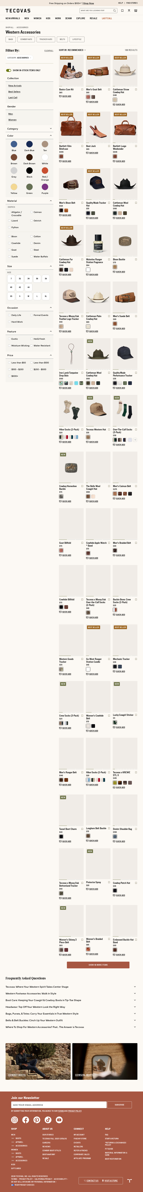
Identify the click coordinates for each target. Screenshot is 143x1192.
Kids (13, 1164)
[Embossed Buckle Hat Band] (125, 920)
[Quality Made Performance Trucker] (125, 353)
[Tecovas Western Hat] (98, 410)
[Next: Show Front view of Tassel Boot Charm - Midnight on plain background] (81, 810)
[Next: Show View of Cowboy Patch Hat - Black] (135, 864)
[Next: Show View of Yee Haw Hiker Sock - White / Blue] (108, 753)
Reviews (46, 1146)
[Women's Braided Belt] (98, 920)
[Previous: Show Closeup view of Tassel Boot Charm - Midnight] (61, 810)
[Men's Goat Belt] (98, 70)
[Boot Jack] (98, 127)
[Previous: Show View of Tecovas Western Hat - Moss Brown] (88, 410)
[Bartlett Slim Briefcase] (71, 127)
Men (13, 1135)
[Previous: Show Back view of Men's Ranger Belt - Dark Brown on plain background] (61, 753)
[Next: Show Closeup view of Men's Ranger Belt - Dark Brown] (81, 753)
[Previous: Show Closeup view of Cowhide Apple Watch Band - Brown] (88, 524)
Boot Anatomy (48, 1154)
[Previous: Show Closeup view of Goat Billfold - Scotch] (61, 524)
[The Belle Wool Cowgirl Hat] (98, 467)
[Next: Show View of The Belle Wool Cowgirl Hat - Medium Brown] (108, 467)
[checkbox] (23, 70)
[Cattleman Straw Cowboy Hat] (125, 70)
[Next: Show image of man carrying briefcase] (81, 127)
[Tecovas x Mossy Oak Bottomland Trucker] (71, 863)
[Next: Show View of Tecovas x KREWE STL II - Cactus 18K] (135, 753)
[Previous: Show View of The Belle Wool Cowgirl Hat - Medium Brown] (88, 467)
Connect (79, 1129)
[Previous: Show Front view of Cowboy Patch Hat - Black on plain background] (115, 864)
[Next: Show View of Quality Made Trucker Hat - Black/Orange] (108, 184)
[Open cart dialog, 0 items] (135, 10)
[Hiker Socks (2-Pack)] (71, 410)
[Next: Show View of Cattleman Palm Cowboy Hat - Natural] (108, 297)
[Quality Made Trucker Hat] (98, 183)
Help (107, 1129)
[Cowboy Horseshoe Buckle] (71, 467)
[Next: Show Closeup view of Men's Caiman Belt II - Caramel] (135, 467)
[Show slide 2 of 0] (135, 696)
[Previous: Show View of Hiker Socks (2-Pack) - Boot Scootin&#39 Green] (61, 410)
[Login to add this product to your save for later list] (82, 91)
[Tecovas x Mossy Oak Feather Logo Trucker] (71, 297)
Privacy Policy (26, 1179)
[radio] (29, 85)
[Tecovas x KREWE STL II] (125, 753)
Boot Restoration (113, 1159)
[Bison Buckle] (125, 240)
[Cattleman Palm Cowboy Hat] (98, 297)
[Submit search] (114, 10)
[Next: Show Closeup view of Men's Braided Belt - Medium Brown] (135, 524)
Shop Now (88, 3)
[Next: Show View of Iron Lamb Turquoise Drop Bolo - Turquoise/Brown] (81, 354)
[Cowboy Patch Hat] (125, 863)
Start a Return (112, 1138)
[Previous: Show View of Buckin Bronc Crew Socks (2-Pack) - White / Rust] (115, 581)
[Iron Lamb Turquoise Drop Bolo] (71, 353)
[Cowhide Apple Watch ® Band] (98, 523)
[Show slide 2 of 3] (81, 524)
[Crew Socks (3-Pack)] (71, 696)
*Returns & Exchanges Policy (115, 1144)
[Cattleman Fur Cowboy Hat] (71, 240)
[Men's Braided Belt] (125, 523)
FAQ (106, 1135)
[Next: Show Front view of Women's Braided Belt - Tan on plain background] (108, 920)
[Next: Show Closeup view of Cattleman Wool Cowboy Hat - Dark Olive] (108, 354)
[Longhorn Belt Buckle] (98, 809)
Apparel (19, 1142)
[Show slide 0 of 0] (115, 696)
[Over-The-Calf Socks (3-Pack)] (125, 410)
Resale (45, 1158)
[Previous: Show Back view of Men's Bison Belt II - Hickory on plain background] (61, 184)
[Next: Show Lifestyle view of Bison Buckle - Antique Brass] (135, 240)
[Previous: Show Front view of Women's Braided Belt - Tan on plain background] (88, 920)
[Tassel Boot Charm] (71, 809)
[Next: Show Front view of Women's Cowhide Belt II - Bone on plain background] (108, 697)
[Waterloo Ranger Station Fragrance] (98, 240)
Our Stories (47, 1135)
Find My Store (80, 1138)
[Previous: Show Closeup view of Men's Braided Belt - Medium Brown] (115, 524)
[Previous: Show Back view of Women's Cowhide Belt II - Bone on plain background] (88, 697)
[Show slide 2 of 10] (135, 810)
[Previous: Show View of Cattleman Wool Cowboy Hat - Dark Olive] (88, 354)
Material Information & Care (116, 1154)
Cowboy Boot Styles (51, 1150)
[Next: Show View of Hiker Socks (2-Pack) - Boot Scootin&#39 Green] (81, 410)
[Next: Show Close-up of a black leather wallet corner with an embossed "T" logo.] (81, 581)
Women (14, 1150)
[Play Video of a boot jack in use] (90, 138)
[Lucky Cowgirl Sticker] (125, 696)
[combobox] (95, 10)
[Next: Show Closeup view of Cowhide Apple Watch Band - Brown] (108, 524)
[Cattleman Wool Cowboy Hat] (125, 183)
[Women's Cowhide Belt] (98, 696)
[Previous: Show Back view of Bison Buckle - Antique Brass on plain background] (115, 240)
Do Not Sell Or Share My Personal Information (34, 1182)
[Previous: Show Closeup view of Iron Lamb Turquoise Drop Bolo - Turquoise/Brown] (61, 354)
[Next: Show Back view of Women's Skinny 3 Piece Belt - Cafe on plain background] (81, 921)
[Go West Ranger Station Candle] (98, 639)
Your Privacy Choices (24, 1185)
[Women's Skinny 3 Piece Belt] (71, 920)
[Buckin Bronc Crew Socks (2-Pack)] (125, 580)
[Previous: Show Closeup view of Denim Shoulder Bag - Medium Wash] (115, 810)
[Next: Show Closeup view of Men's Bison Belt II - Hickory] (81, 184)
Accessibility (61, 1179)
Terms (15, 1179)
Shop (14, 1129)
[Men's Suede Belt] (125, 297)
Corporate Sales (81, 1154)
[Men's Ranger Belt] (71, 753)
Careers (46, 1143)
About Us (47, 1129)
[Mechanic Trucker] (125, 639)
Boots (18, 1138)
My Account (79, 1135)
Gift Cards (16, 1168)
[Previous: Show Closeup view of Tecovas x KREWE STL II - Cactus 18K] (115, 753)
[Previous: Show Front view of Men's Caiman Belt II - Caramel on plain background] (115, 467)
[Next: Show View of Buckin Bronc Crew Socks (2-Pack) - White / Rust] (135, 581)
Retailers (78, 1146)
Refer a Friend (80, 1150)
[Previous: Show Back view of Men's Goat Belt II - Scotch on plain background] (88, 70)
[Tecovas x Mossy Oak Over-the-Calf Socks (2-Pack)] (98, 580)
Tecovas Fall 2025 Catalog (54, 1138)
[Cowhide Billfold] (71, 580)
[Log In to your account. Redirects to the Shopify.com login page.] (129, 10)
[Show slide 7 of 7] (61, 70)
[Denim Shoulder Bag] (125, 809)
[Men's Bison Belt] (71, 183)
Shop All (10, 27)
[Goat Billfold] (71, 523)
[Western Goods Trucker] (71, 639)
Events (77, 1143)
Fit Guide (109, 1149)
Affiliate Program (82, 1158)
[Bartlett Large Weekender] (125, 127)
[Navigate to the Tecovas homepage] (18, 10)
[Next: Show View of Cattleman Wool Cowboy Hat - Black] (135, 184)
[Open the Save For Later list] (122, 10)
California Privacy (44, 1179)
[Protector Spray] (98, 863)
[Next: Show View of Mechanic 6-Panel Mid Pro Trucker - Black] (135, 640)
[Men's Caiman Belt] (125, 467)
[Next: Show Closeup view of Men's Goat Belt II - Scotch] (108, 70)
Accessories (21, 1146)
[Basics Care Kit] (71, 70)
